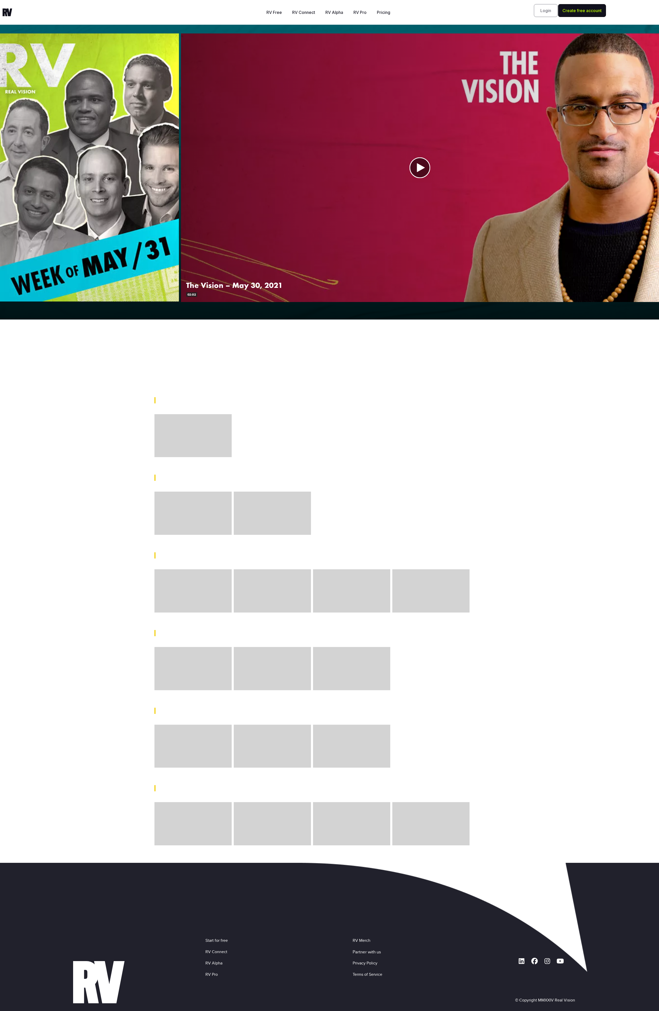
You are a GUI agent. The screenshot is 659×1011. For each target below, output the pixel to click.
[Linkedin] (521, 961)
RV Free (274, 12)
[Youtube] (560, 961)
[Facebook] (534, 961)
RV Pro (360, 12)
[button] (546, 10)
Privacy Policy (366, 963)
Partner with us (367, 952)
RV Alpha (334, 12)
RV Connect (303, 12)
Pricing (383, 12)
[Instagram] (547, 961)
